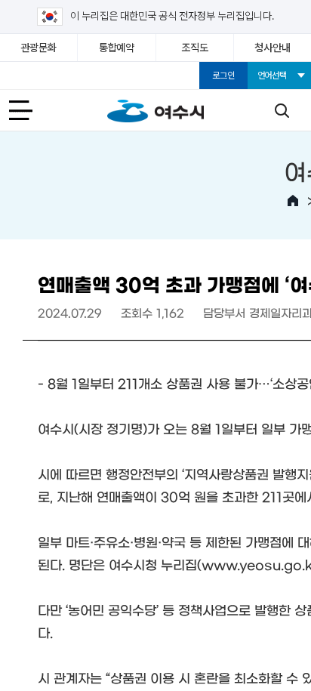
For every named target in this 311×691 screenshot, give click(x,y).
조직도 (194, 48)
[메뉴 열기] (29, 110)
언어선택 (272, 75)
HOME (293, 201)
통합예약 (116, 48)
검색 (281, 110)
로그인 (223, 75)
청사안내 (272, 48)
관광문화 (39, 48)
